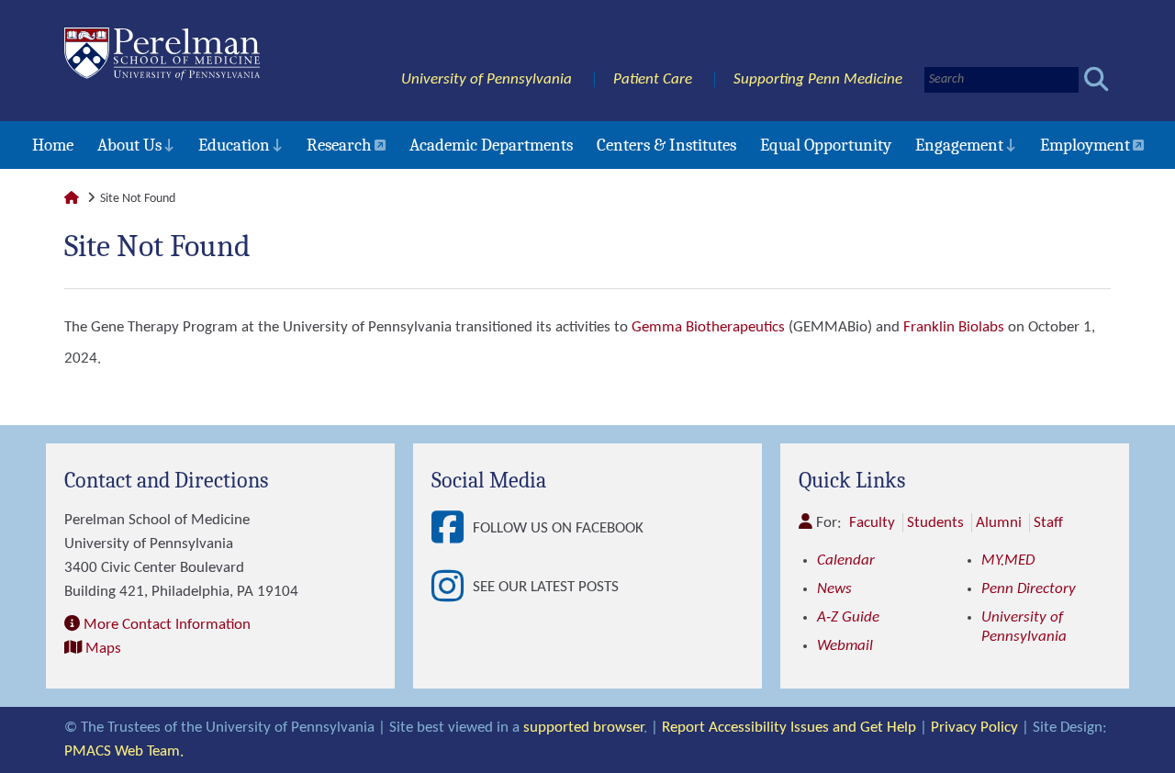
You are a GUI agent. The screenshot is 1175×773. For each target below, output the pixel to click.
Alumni (999, 523)
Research (339, 145)
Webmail (845, 646)
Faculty (872, 523)
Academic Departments (491, 145)
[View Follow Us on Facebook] (452, 529)
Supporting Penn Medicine (817, 79)
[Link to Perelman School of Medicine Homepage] (71, 199)
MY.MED (1008, 560)
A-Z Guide (848, 617)
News (834, 589)
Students (935, 523)
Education (234, 145)
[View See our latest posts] (452, 587)
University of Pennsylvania (486, 79)
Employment (1085, 145)
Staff (1048, 523)
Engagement (959, 145)
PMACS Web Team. (124, 751)
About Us (129, 145)
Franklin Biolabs (953, 327)
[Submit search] (1096, 79)
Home (52, 145)
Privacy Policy (974, 727)
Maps (103, 648)
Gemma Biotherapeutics (708, 327)
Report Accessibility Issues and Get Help (789, 727)
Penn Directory (1028, 589)
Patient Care (652, 79)
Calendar (846, 560)
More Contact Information (167, 625)
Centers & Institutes (666, 145)
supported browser (583, 727)
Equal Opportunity (825, 145)
